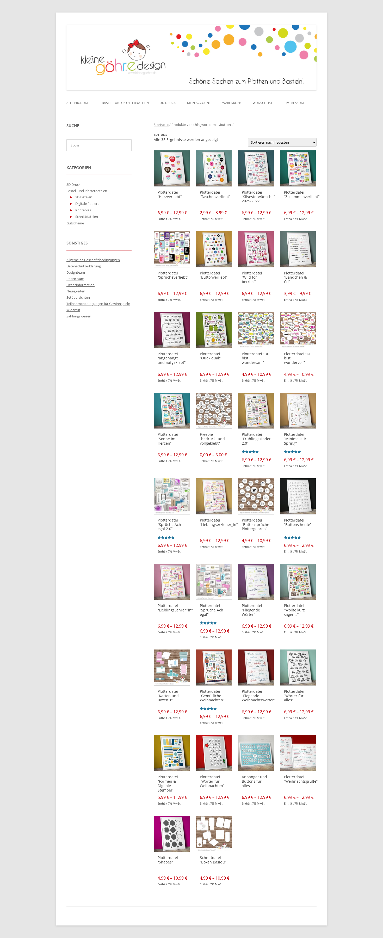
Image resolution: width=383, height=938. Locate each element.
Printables (83, 210)
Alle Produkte (78, 103)
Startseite (161, 124)
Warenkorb (231, 103)
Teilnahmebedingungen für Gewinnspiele (98, 303)
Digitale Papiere (87, 203)
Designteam (75, 272)
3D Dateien (83, 197)
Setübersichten (78, 297)
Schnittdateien (86, 216)
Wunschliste (263, 103)
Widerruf (73, 310)
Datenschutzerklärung (83, 266)
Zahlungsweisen (78, 316)
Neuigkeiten (75, 291)
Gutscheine (75, 223)
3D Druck (168, 103)
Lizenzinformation (80, 285)
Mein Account (199, 103)
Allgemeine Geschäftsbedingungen (93, 260)
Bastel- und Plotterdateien (125, 103)
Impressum (295, 103)
